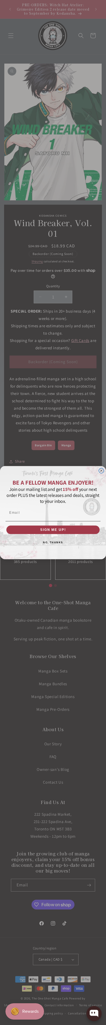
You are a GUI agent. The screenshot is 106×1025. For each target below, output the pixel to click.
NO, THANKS (53, 542)
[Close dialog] (101, 470)
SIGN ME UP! (53, 529)
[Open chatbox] (94, 1013)
